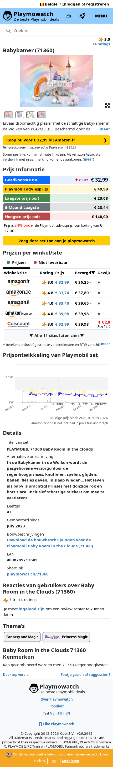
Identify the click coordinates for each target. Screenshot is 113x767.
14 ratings (101, 44)
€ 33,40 (62, 303)
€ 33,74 (62, 292)
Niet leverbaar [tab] (53, 262)
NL (52, 713)
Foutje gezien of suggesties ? (85, 674)
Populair (56, 706)
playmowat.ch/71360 (28, 573)
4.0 (50, 303)
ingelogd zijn (32, 608)
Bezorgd (83, 272)
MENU (101, 15)
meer (105, 128)
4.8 (50, 292)
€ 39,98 (62, 313)
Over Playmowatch (56, 699)
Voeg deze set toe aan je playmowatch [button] (56, 240)
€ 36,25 (82, 282)
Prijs (59, 272)
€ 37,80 (82, 292)
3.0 (50, 282)
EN (67, 713)
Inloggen (71, 4)
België (51, 4)
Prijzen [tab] (19, 262)
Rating (46, 272)
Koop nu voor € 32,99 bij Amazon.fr (56, 139)
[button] (107, 105)
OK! (54, 761)
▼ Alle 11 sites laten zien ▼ (56, 335)
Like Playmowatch (58, 724)
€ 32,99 (62, 282)
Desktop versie (16, 674)
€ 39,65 (82, 303)
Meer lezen (70, 761)
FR (60, 713)
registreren (97, 4)
